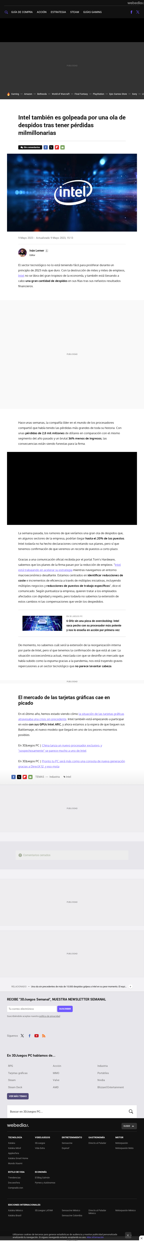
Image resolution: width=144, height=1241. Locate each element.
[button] (38, 250)
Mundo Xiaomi (15, 1163)
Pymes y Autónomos (45, 1182)
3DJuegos (40, 1143)
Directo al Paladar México (97, 1212)
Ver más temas (18, 1096)
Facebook (131, 12)
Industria (55, 776)
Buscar (131, 1111)
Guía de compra (22, 12)
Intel (21, 275)
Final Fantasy (81, 94)
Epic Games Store (118, 94)
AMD (56, 1087)
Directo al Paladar (97, 1143)
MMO (56, 1073)
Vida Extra (40, 1148)
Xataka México (15, 1210)
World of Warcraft (61, 94)
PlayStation (98, 94)
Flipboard (57, 147)
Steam (74, 12)
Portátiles (103, 1073)
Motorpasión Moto (124, 1148)
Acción (42, 12)
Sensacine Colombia (72, 1215)
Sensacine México (71, 1210)
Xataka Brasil (14, 1215)
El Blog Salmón (42, 1177)
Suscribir (65, 1009)
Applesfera (13, 1153)
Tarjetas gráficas (18, 1073)
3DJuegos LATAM (44, 1210)
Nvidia (101, 1080)
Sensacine (67, 1143)
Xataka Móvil (14, 1148)
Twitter (138, 12)
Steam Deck (15, 1087)
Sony (134, 94)
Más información (95, 1237)
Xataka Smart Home (18, 1158)
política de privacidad (49, 1016)
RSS (44, 1035)
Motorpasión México (125, 1210)
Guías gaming (92, 12)
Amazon (28, 94)
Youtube (36, 1035)
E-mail (62, 147)
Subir (126, 1126)
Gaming (15, 94)
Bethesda (42, 94)
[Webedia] (135, 3)
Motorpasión (121, 1143)
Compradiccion (15, 1187)
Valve (56, 1080)
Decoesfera (14, 1182)
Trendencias (14, 1177)
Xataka (11, 1143)
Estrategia (58, 12)
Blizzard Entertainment (110, 1087)
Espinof (65, 1148)
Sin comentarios (32, 147)
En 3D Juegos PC (74, 616)
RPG (10, 1065)
